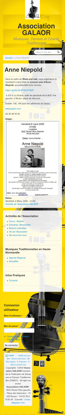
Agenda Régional (17, 257)
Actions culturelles (17, 228)
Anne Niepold (22, 57)
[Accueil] (32, 9)
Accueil (8, 57)
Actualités (13, 261)
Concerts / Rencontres (20, 224)
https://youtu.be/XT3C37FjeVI (19, 90)
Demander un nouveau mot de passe (18, 338)
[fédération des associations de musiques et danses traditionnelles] (18, 360)
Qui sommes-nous (18, 235)
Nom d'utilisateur (13, 315)
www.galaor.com (13, 108)
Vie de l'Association (18, 231)
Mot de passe (11, 325)
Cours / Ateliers (16, 221)
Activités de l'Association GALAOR (21, 203)
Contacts (13, 280)
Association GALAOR (36, 29)
